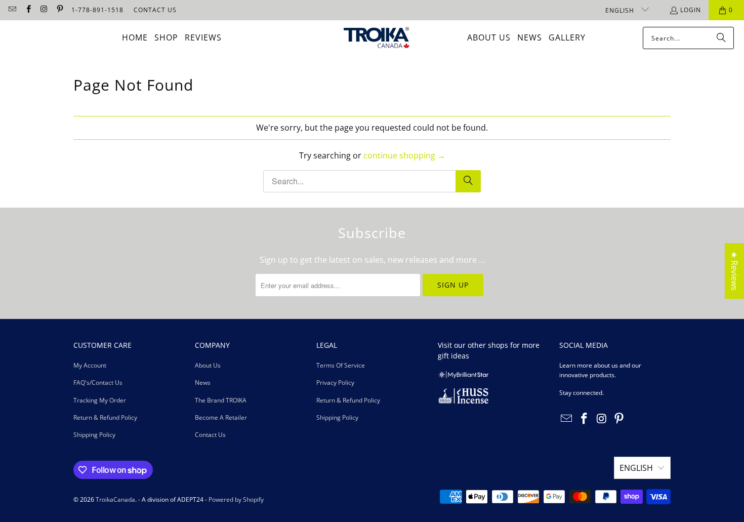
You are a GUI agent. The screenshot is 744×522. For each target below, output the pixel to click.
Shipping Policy (94, 434)
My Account (89, 365)
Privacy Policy (335, 382)
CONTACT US (155, 10)
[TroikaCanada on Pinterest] (59, 10)
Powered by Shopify (236, 499)
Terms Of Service (340, 365)
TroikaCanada (115, 499)
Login (690, 10)
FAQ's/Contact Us (97, 382)
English (620, 10)
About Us (208, 365)
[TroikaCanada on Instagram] (43, 10)
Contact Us (210, 434)
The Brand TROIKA (220, 400)
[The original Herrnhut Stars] (463, 376)
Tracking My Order (99, 400)
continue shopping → (404, 155)
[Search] (721, 38)
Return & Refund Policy (105, 417)
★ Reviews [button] (734, 271)
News (203, 382)
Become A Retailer (221, 417)
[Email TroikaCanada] (12, 10)
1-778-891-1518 (97, 10)
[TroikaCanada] (376, 38)
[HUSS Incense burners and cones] (463, 401)
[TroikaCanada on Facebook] (27, 10)
